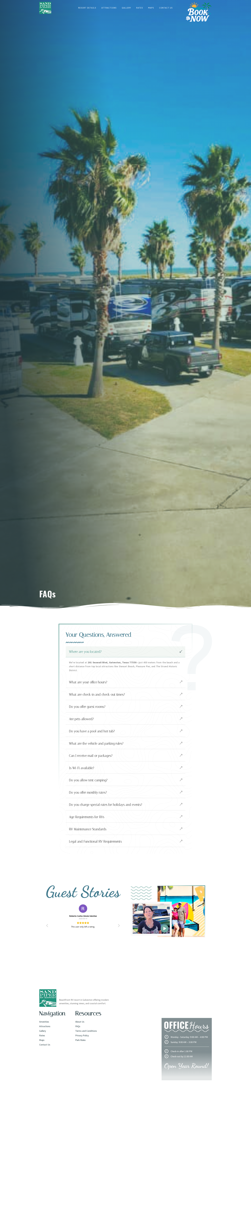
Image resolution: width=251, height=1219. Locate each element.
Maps (151, 8)
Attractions (109, 8)
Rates (139, 8)
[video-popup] (165, 928)
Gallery (126, 8)
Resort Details (87, 8)
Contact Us (166, 8)
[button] (118, 926)
